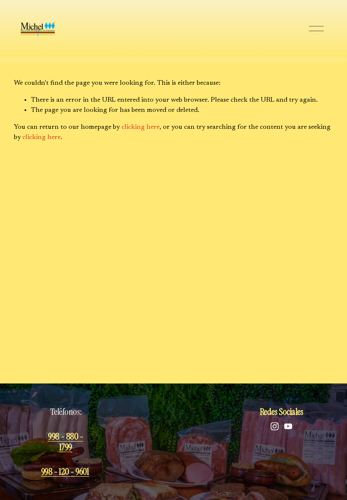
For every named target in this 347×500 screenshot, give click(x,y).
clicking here (140, 127)
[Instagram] (274, 426)
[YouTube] (288, 426)
